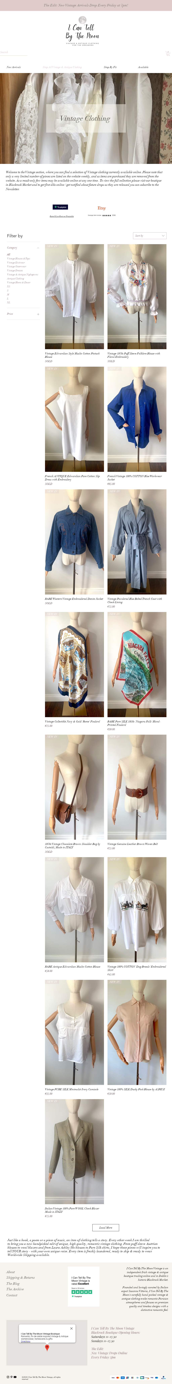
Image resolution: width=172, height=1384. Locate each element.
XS (8, 286)
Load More (105, 1227)
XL (8, 302)
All (8, 254)
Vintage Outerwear (16, 266)
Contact (11, 1295)
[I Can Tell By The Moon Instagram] (8, 1377)
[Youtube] (15, 1377)
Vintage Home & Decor (18, 282)
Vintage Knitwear (16, 262)
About (10, 1272)
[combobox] (150, 235)
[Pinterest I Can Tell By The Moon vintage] (11, 1377)
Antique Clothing (15, 278)
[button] (168, 53)
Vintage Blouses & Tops (18, 258)
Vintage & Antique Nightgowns (22, 274)
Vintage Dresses (15, 270)
